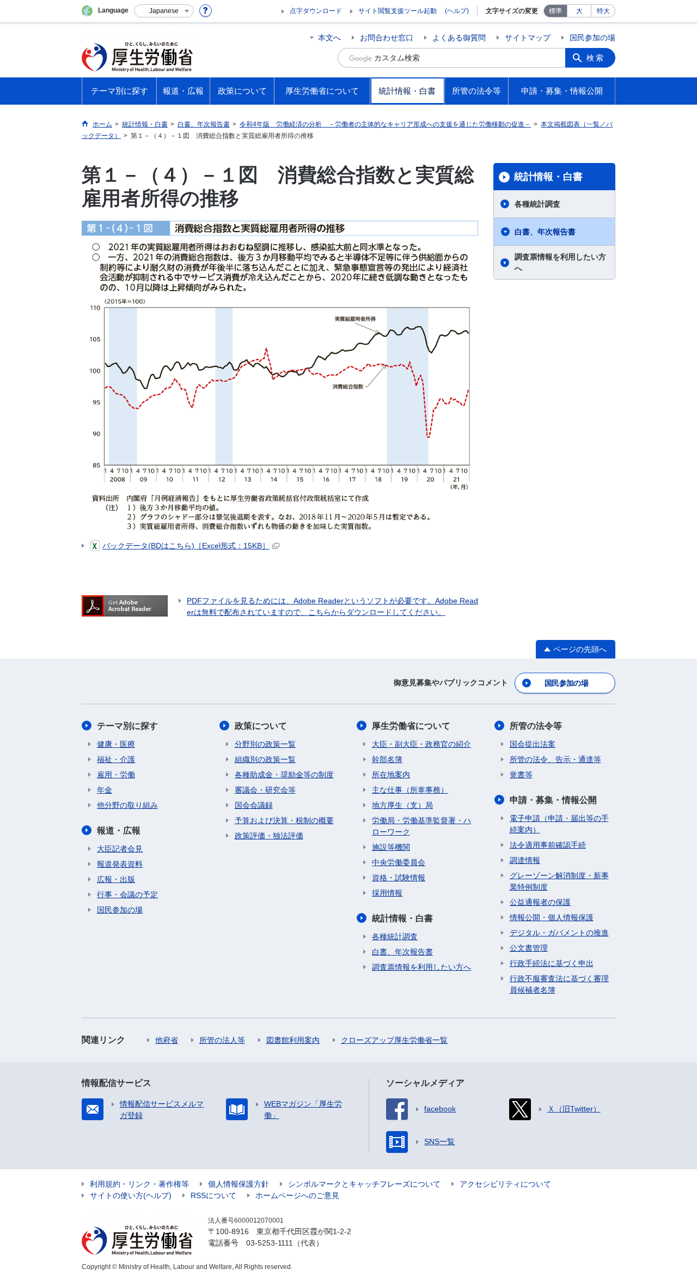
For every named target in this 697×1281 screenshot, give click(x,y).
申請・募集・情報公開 (553, 800)
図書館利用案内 (293, 1040)
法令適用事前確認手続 (548, 845)
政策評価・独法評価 (269, 835)
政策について (261, 725)
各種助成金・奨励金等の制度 (284, 774)
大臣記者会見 (120, 848)
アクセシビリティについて (505, 1184)
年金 (104, 789)
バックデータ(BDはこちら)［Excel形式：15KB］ (186, 545)
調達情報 (525, 860)
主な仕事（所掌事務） (410, 789)
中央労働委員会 (398, 862)
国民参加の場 (592, 37)
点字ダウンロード (316, 11)
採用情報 (387, 893)
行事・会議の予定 (127, 894)
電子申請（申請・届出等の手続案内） (559, 824)
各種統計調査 (537, 204)
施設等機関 (391, 847)
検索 (595, 57)
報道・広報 (118, 830)
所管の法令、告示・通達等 (555, 759)
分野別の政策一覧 (265, 744)
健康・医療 (116, 744)
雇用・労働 (116, 774)
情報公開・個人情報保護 (552, 917)
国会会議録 (254, 805)
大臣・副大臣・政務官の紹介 (421, 744)
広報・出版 (116, 879)
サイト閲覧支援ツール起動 (397, 11)
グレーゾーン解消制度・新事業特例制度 (559, 881)
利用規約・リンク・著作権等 (139, 1184)
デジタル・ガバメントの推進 (559, 932)
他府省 (166, 1040)
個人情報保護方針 (238, 1184)
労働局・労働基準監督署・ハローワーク (421, 826)
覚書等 (521, 774)
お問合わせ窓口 (386, 37)
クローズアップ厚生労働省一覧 (394, 1040)
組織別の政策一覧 (265, 759)
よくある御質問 (459, 37)
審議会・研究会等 (265, 789)
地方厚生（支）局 (402, 805)
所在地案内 (391, 774)
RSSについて (213, 1195)
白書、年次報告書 (545, 231)
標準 (555, 11)
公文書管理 (529, 948)
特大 (603, 11)
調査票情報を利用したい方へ (560, 262)
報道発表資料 (120, 864)
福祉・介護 (116, 759)
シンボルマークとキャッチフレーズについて (364, 1184)
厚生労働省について (411, 725)
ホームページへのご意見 (297, 1195)
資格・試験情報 (398, 877)
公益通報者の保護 (540, 902)
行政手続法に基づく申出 (552, 963)
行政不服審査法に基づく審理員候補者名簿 (559, 984)
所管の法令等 (536, 725)
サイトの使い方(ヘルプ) (131, 1195)
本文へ (329, 37)
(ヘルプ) (457, 11)
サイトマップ (528, 37)
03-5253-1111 (269, 1242)
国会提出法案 (532, 744)
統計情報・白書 (548, 176)
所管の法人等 (222, 1040)
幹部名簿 (387, 759)
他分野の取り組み (127, 805)
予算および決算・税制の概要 (284, 820)
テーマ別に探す (127, 725)
